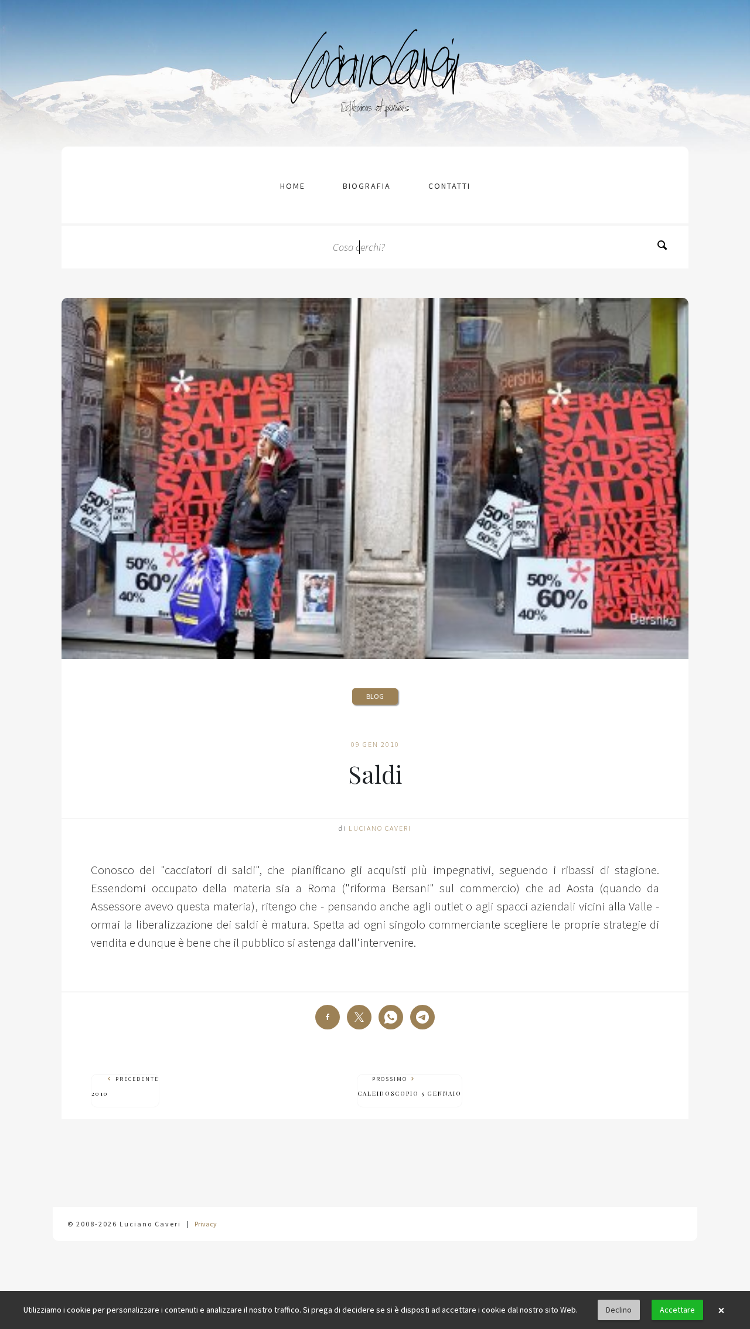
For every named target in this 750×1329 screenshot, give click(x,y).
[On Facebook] (327, 1017)
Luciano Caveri (380, 828)
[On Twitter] (359, 1017)
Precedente (125, 1086)
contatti (449, 186)
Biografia (367, 186)
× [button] (721, 1310)
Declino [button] (619, 1309)
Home (292, 186)
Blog (375, 696)
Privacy (206, 1223)
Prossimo (409, 1086)
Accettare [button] (677, 1309)
